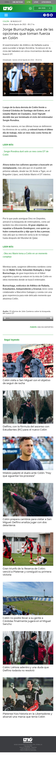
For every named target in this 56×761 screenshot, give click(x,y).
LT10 (28, 2)
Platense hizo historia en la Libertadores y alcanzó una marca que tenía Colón (27, 715)
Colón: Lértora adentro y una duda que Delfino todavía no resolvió (26, 669)
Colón (6, 21)
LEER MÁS (8, 145)
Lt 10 (8, 8)
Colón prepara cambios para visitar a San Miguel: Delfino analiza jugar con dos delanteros (27, 522)
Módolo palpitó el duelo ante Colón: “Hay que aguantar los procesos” (27, 474)
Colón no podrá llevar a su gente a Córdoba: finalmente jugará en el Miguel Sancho (27, 621)
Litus (36, 2)
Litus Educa (46, 2)
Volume (50, 93)
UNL (7, 2)
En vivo (42, 8)
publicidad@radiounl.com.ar (28, 749)
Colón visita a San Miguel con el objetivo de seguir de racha (26, 382)
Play (5, 93)
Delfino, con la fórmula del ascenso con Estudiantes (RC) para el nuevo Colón (26, 428)
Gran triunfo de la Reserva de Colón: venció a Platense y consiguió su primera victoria (27, 571)
